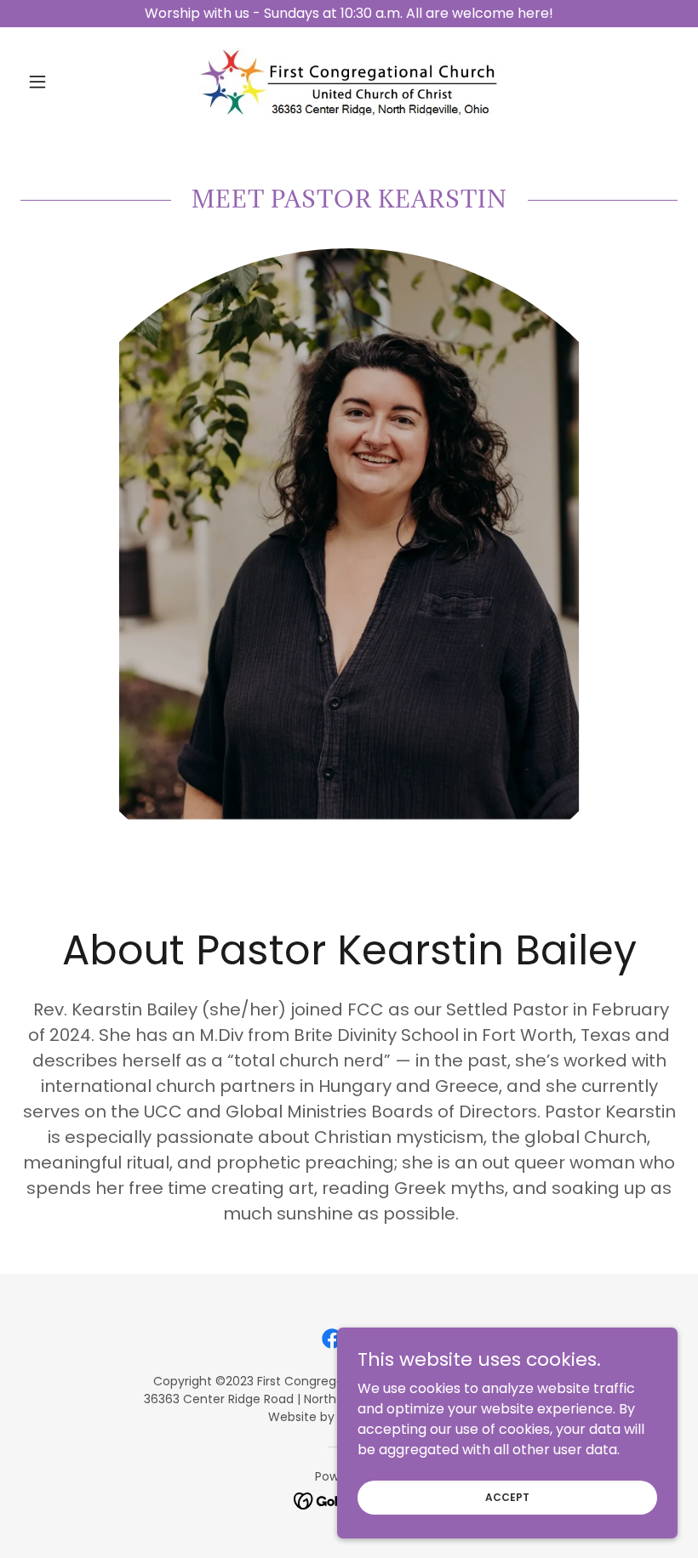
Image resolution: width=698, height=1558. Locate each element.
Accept (507, 1496)
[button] (69, 82)
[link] (349, 82)
